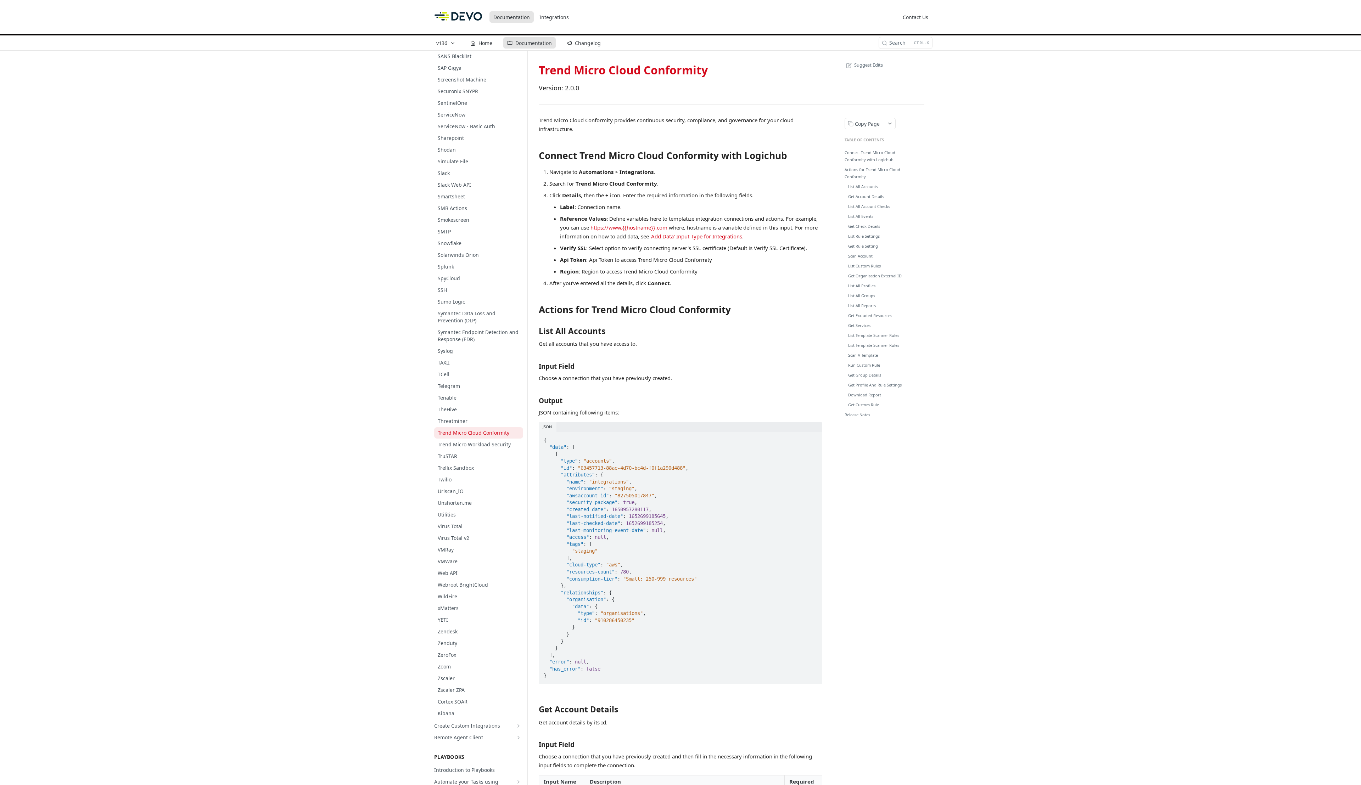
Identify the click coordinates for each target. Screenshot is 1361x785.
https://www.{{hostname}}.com (628, 227)
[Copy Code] (813, 437)
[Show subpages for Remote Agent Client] (518, 737)
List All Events (860, 216)
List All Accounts (863, 186)
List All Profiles (861, 285)
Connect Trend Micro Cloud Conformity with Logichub (870, 156)
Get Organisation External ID (875, 275)
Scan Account (860, 256)
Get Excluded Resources (870, 315)
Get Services (859, 325)
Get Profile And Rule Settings (875, 385)
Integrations (554, 17)
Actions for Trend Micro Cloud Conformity (872, 173)
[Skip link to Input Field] (534, 366)
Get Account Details (866, 196)
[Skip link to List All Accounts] (534, 331)
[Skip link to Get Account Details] (534, 709)
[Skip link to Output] (534, 400)
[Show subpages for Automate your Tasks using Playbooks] (518, 782)
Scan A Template (863, 355)
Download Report (864, 394)
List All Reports (862, 305)
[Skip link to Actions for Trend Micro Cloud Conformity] (534, 310)
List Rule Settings (864, 236)
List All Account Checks (869, 206)
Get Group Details (864, 375)
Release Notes (857, 414)
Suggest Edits (868, 65)
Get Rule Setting (863, 246)
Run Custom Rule (864, 365)
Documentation (511, 17)
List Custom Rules (864, 266)
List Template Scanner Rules (873, 335)
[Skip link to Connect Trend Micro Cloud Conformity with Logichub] (534, 155)
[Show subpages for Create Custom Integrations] (518, 726)
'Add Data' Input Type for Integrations (696, 236)
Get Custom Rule (863, 404)
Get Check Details (864, 226)
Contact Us (915, 17)
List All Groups (861, 295)
